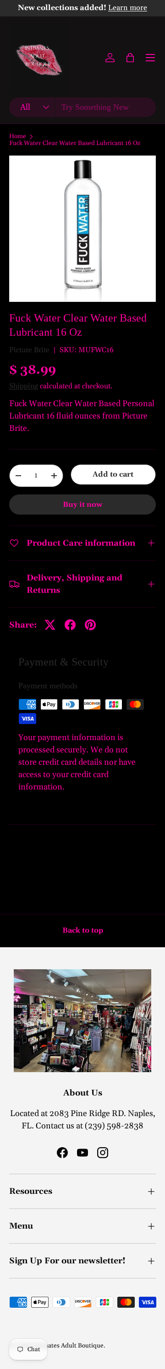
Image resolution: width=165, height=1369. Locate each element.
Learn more (127, 8)
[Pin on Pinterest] (90, 625)
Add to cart (113, 474)
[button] (130, 58)
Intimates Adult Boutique (68, 1346)
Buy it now (83, 504)
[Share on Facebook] (70, 625)
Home (17, 137)
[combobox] (82, 107)
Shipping (23, 386)
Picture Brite (29, 349)
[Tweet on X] (50, 625)
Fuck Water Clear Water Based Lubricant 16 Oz (74, 143)
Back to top (82, 930)
